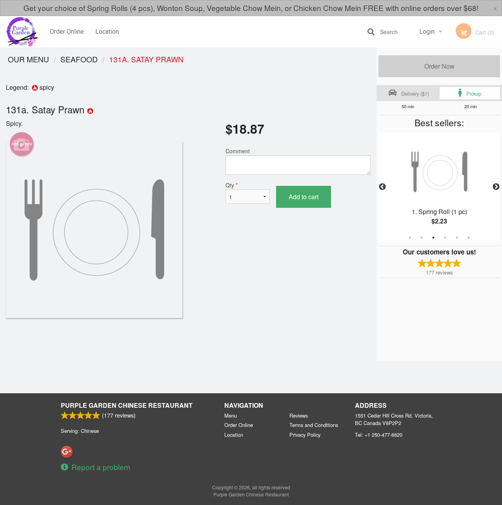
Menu (230, 415)
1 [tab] (410, 238)
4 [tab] (445, 238)
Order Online (67, 31)
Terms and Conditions (313, 425)
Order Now (439, 66)
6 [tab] (469, 238)
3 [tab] (433, 238)
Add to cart (303, 196)
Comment (238, 151)
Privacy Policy (304, 434)
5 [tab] (457, 238)
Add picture (21, 144)
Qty (232, 185)
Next (496, 187)
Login (427, 31)
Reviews (298, 415)
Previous (382, 187)
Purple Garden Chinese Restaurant (127, 405)
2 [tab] (422, 238)
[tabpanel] (439, 187)
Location (107, 31)
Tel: (378, 434)
